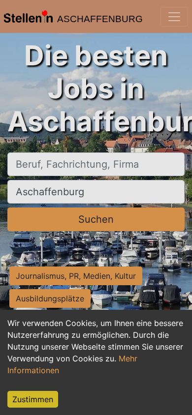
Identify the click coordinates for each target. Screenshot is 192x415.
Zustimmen (32, 399)
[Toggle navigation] (174, 17)
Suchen (96, 219)
